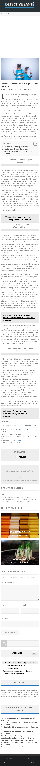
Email (24, 605)
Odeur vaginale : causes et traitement (16, 747)
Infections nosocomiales (20, 559)
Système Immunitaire (25, 89)
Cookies (27, 763)
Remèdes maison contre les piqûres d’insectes (20, 471)
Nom (4, 605)
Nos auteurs (8, 763)
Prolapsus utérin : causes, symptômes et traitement (20, 480)
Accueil (3, 14)
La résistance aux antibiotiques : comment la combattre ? (18, 152)
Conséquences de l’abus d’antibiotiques (16, 149)
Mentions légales (18, 763)
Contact (33, 763)
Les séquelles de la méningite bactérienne (17, 738)
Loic (4, 89)
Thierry (15, 562)
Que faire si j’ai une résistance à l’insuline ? (17, 740)
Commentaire (7, 582)
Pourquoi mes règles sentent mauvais (20, 532)
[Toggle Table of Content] (34, 144)
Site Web (5, 618)
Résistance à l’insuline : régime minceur (16, 736)
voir (2, 427)
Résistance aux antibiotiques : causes (16, 147)
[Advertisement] (20, 36)
